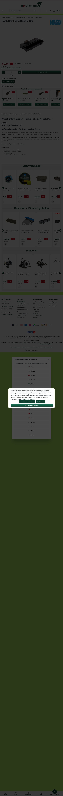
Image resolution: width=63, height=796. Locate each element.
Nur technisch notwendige (27, 401)
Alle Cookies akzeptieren (32, 405)
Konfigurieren (40, 401)
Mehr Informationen (29, 399)
